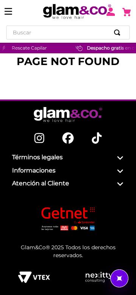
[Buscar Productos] (118, 32)
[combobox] (68, 32)
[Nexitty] (99, 277)
